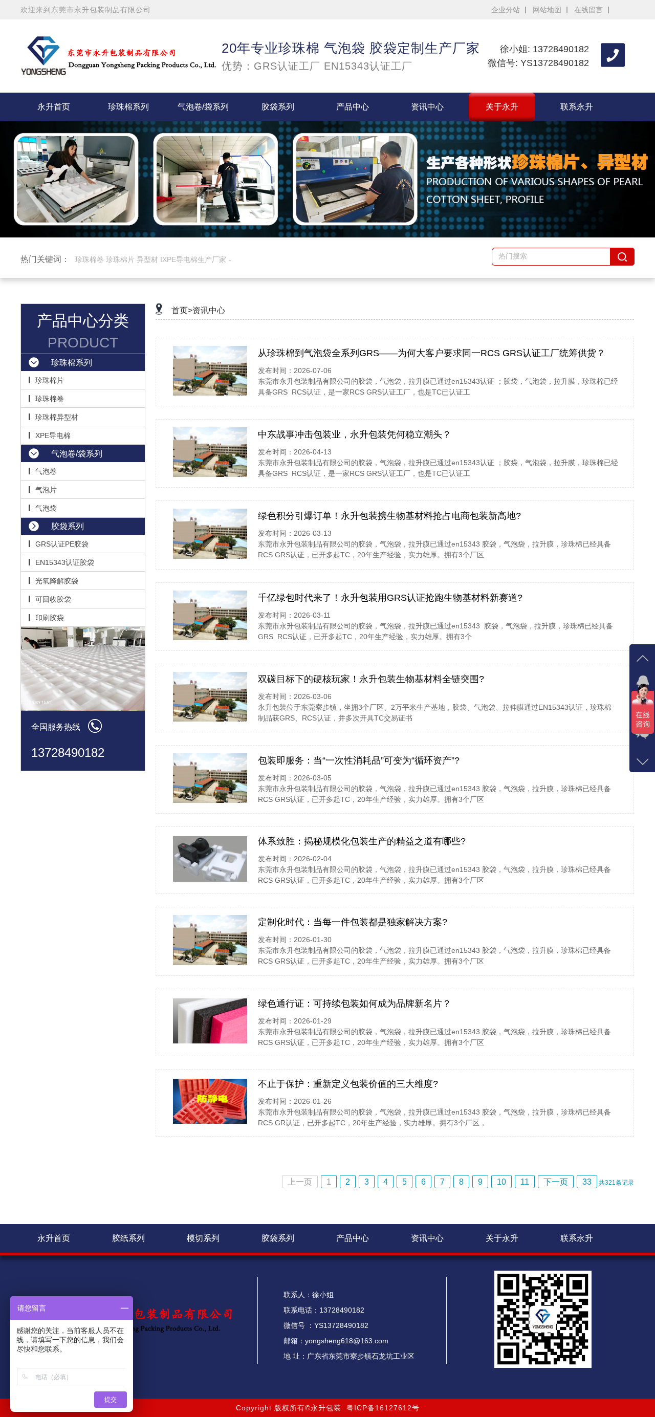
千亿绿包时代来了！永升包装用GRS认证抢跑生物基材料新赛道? (390, 598)
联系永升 (576, 106)
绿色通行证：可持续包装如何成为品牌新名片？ (354, 1003)
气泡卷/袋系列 (203, 106)
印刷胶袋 (49, 618)
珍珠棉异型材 (56, 417)
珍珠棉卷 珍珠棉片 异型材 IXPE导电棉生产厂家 (150, 259)
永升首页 (53, 106)
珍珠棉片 (49, 380)
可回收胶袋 (53, 599)
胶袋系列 (277, 106)
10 (501, 1182)
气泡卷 (46, 471)
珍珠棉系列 (128, 106)
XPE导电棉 (53, 435)
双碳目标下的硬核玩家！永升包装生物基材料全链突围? (371, 679)
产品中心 (352, 106)
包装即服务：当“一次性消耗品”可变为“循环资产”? (359, 760)
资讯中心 (427, 106)
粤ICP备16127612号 (383, 1408)
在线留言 (588, 10)
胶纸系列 (128, 1238)
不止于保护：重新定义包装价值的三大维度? (348, 1084)
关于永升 (502, 106)
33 (587, 1182)
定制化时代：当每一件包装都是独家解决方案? (352, 922)
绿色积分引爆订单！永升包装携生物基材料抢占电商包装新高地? (389, 516)
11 (524, 1182)
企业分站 (505, 10)
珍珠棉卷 (49, 399)
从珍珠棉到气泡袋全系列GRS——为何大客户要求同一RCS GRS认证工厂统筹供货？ (431, 353)
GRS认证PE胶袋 (62, 544)
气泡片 (46, 490)
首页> (181, 310)
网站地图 (547, 10)
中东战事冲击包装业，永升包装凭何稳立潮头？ (354, 434)
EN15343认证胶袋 (64, 562)
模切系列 (203, 1238)
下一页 (555, 1182)
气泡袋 (46, 508)
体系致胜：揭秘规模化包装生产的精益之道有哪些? (362, 841)
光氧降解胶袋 (56, 581)
